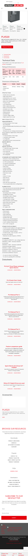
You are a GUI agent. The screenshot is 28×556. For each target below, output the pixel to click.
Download (9, 270)
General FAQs (14, 471)
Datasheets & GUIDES (14, 444)
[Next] (25, 29)
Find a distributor (14, 480)
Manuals (14, 442)
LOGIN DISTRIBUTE (14, 484)
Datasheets (6, 56)
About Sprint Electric (14, 460)
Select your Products (14, 486)
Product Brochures (14, 440)
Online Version (17, 270)
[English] (14, 1)
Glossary (14, 446)
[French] (17, 1)
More (3, 417)
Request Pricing (7, 46)
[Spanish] (19, 1)
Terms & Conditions (18, 543)
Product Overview (14, 461)
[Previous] (1, 29)
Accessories (6, 57)
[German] (15, 1)
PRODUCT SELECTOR (14, 458)
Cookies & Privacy (10, 543)
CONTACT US (14, 456)
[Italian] (21, 1)
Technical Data (7, 54)
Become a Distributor (14, 482)
